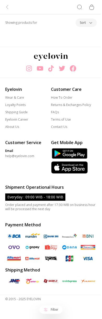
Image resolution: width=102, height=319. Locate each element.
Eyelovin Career (16, 119)
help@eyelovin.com (19, 156)
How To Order (61, 98)
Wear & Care (14, 98)
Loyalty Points (15, 105)
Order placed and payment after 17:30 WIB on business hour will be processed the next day (50, 207)
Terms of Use (61, 119)
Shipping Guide (16, 112)
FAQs (55, 112)
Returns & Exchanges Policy (71, 105)
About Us (12, 127)
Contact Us (59, 127)
